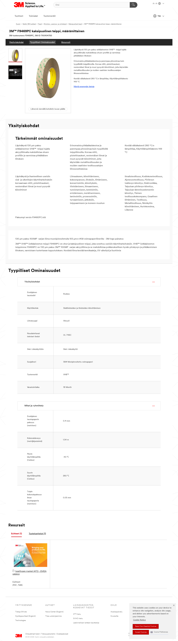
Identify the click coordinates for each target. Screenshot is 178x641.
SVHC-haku (78, 618)
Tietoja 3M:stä (21, 612)
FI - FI (155, 4)
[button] (159, 632)
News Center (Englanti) (54, 612)
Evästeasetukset (62, 634)
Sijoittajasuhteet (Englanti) (25, 616)
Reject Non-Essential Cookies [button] (145, 626)
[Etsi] (133, 5)
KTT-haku (77, 614)
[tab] (16, 534)
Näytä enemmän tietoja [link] (84, 87)
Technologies (20, 620)
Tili (159, 16)
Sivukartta (114, 616)
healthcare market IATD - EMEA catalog (29, 572)
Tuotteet (19, 16)
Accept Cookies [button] (141, 632)
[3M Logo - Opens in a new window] (29, 5)
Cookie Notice (139, 620)
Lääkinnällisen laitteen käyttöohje (86, 623)
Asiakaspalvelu (116, 612)
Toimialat (33, 16)
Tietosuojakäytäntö (48, 634)
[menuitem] (16, 42)
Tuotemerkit (49, 16)
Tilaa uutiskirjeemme (53, 616)
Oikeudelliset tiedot (32, 634)
